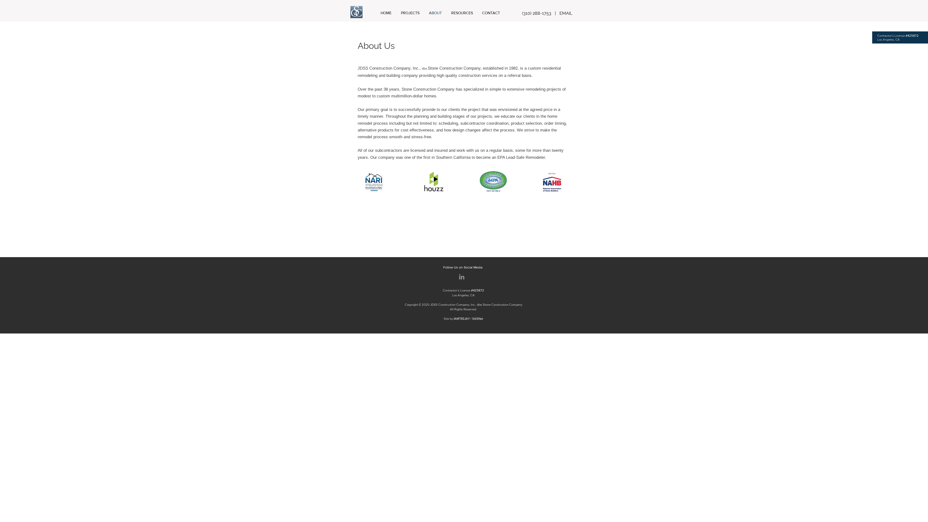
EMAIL (566, 13)
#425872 (912, 35)
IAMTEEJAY (462, 318)
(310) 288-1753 (536, 13)
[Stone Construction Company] (461, 277)
